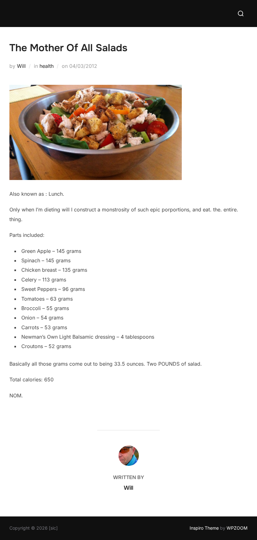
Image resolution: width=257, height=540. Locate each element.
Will (21, 66)
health (46, 66)
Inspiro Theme (204, 528)
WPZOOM (237, 528)
